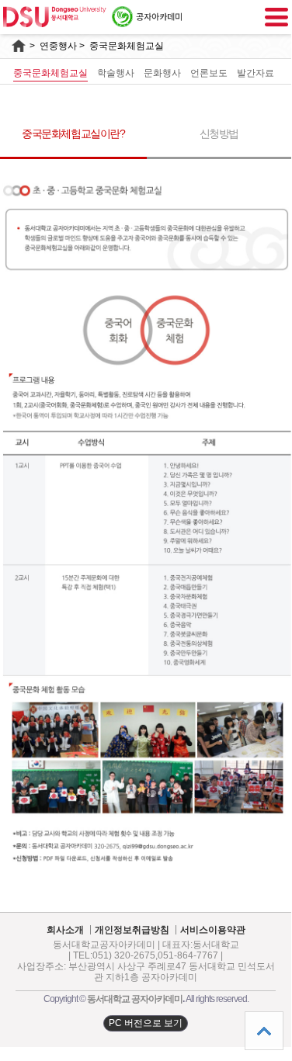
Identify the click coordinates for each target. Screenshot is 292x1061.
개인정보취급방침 (132, 930)
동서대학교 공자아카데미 (134, 998)
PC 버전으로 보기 (145, 1023)
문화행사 (162, 73)
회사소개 (65, 930)
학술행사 (115, 73)
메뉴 (276, 17)
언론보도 (209, 73)
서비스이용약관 (212, 930)
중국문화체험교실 (50, 73)
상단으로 (264, 1030)
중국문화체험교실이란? (73, 133)
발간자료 (255, 73)
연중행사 (58, 45)
